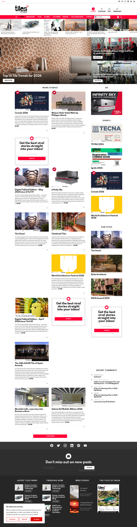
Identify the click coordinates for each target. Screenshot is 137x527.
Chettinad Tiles (59, 234)
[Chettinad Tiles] (68, 222)
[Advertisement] (106, 353)
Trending (117, 11)
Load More (50, 436)
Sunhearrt (97, 377)
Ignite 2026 (96, 168)
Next (136, 28)
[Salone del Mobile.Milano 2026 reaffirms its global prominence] (114, 49)
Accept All (36, 519)
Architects (36, 230)
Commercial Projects (31, 406)
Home (3, 1)
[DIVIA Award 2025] (106, 287)
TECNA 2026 (97, 144)
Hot (109, 11)
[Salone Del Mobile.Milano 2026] (68, 397)
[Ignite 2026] (106, 157)
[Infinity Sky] (68, 178)
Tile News (65, 186)
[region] (24, 513)
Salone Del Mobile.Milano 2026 (67, 409)
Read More (28, 491)
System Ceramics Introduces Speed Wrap (31, 497)
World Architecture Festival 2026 (68, 276)
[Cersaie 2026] (32, 101)
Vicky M (96, 393)
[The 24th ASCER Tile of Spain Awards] (32, 351)
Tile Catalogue (77, 17)
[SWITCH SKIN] (118, 17)
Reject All (24, 519)
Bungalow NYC (113, 32)
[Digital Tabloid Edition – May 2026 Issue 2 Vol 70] (32, 178)
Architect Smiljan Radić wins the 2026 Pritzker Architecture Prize (96, 34)
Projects (64, 109)
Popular (101, 11)
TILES (39, 17)
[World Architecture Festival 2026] (68, 264)
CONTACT (89, 17)
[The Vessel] (32, 222)
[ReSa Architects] (106, 263)
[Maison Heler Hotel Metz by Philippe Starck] (68, 101)
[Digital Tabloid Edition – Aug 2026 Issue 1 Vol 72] (75, 25)
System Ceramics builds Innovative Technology (31, 486)
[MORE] (47, 131)
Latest (93, 11)
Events (28, 109)
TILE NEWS (56, 17)
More (17, 126)
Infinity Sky (57, 190)
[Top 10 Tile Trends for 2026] (45, 60)
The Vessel (20, 234)
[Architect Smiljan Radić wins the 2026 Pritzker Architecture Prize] (96, 25)
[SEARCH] (121, 17)
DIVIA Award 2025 (100, 298)
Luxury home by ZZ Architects (104, 402)
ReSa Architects (98, 275)
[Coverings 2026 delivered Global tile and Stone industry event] (114, 72)
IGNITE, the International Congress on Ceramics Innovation (51, 34)
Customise (12, 519)
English (99, 17)
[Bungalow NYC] (118, 25)
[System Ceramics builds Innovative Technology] (10, 25)
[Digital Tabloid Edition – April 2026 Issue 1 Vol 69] (32, 307)
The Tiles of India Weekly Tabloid (34, 186)
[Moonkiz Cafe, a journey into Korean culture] (32, 397)
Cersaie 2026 (21, 113)
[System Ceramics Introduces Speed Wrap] (32, 25)
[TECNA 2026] (106, 133)
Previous (1, 28)
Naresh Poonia (98, 375)
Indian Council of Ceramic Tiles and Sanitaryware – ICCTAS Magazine (106, 382)
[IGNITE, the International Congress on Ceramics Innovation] (53, 25)
